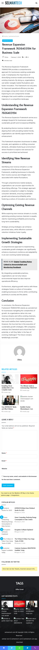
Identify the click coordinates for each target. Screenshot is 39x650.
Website (4, 468)
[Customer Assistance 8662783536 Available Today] (7, 551)
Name (4, 453)
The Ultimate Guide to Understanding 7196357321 (28, 387)
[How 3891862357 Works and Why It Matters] (10, 400)
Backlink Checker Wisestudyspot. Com (26, 408)
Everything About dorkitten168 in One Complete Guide (8, 388)
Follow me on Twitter (10, 562)
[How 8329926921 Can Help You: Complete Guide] (31, 611)
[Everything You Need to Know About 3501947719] (31, 620)
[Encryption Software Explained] (7, 532)
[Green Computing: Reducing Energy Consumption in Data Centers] (7, 521)
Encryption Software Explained (24, 530)
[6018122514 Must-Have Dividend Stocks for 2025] (7, 511)
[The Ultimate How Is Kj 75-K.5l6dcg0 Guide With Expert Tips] (7, 620)
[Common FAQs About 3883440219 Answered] (19, 620)
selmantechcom (14, 36)
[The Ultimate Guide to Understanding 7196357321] (28, 379)
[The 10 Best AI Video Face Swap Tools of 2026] (7, 542)
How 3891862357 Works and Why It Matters (9, 408)
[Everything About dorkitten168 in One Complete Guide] (10, 379)
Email (4, 461)
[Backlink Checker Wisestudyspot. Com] (28, 400)
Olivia (6, 57)
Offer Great (20, 589)
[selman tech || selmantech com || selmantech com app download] (13, 2)
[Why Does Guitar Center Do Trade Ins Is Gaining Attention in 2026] (19, 611)
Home (5, 36)
